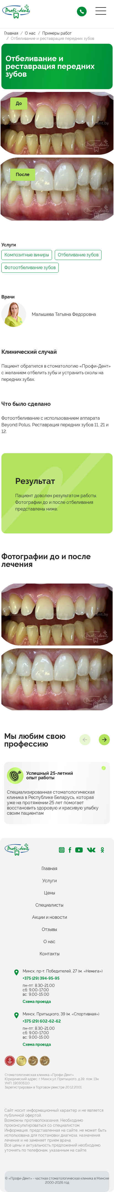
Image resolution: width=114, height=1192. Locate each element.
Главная (49, 868)
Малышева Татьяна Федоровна (64, 314)
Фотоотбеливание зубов (30, 267)
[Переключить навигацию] (101, 11)
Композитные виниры (26, 254)
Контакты (49, 953)
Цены (49, 893)
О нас (49, 941)
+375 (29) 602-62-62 (42, 1021)
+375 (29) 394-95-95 (41, 978)
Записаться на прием (82, 11)
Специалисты (49, 905)
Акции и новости (49, 917)
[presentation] (84, 739)
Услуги (49, 880)
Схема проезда (37, 1044)
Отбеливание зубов (78, 254)
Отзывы (49, 929)
